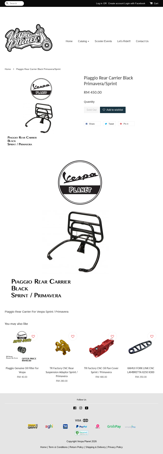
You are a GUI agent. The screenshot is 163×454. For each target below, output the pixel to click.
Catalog (83, 41)
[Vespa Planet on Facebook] (75, 408)
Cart (156, 3)
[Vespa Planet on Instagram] (80, 408)
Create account (116, 3)
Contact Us (142, 41)
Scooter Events (103, 41)
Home (69, 41)
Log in (99, 3)
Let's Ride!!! (124, 41)
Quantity (89, 101)
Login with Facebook (134, 3)
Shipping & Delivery (95, 447)
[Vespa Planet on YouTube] (87, 408)
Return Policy (77, 447)
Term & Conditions (58, 447)
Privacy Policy (115, 447)
